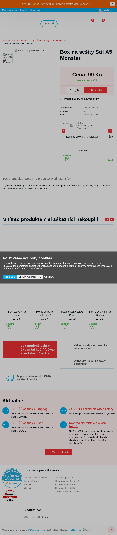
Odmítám (49, 277)
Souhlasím (9, 277)
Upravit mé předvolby (30, 277)
